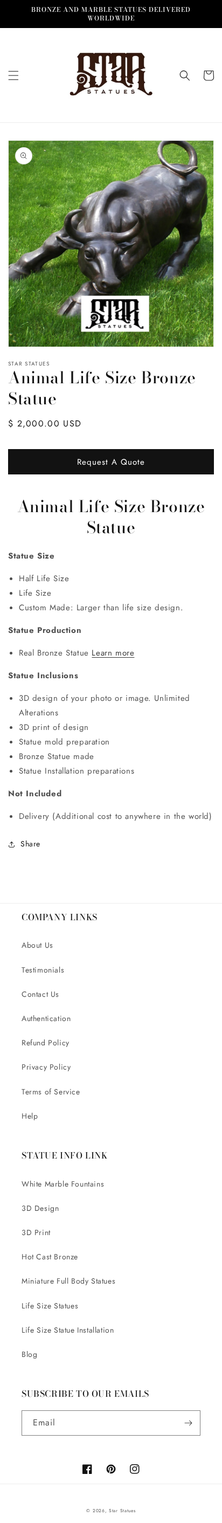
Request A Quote (111, 462)
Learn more (113, 653)
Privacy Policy (46, 1067)
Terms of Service (51, 1091)
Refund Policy (46, 1042)
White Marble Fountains (63, 1184)
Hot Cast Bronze (50, 1256)
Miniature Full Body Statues (68, 1281)
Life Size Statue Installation (68, 1330)
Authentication (46, 1018)
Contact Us (40, 994)
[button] (13, 75)
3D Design (40, 1208)
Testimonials (43, 969)
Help (30, 1116)
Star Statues (122, 1510)
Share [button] (30, 843)
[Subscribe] (188, 1423)
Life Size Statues (50, 1305)
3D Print (36, 1232)
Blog (29, 1354)
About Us (37, 945)
